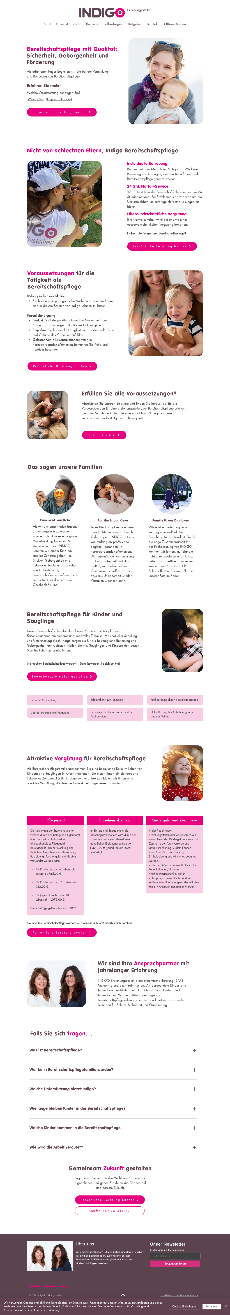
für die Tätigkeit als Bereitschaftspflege (61, 280)
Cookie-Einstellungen (184, 1306)
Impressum (34, 1285)
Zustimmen (212, 1306)
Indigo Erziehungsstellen (49, 1295)
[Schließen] (226, 1306)
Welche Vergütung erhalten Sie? (49, 99)
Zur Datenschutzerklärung (43, 1310)
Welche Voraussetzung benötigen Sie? (53, 92)
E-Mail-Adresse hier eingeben (167, 1250)
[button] (67, 24)
